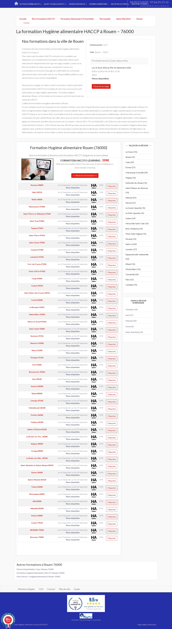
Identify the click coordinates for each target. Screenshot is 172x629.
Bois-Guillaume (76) (134, 228)
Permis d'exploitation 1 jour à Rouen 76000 (35, 569)
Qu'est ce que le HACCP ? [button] (54, 4)
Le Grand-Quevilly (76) (135, 208)
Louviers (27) (131, 249)
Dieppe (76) (131, 177)
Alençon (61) (131, 197)
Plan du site (64, 589)
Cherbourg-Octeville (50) (137, 172)
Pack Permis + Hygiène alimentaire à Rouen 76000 (38, 576)
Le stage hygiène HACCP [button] (30, 4)
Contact (51, 589)
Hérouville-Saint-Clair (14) (137, 223)
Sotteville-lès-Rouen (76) (136, 183)
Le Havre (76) (131, 152)
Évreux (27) (130, 167)
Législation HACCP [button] (77, 4)
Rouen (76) (130, 157)
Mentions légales (26, 589)
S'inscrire (112, 186)
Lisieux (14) (130, 218)
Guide (77, 589)
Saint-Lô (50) (131, 244)
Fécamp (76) (131, 239)
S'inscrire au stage (101, 86)
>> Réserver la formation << (85, 175)
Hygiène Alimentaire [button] (98, 4)
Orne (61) (130, 326)
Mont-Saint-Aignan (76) (136, 234)
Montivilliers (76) (133, 269)
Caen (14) (130, 162)
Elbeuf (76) (130, 264)
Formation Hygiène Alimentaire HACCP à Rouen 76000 (40, 573)
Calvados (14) (131, 309)
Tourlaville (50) (132, 274)
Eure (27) (129, 315)
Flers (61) (130, 279)
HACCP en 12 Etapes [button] (119, 4)
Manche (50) (131, 321)
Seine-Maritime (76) (134, 332)
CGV (41, 589)
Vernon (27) (131, 203)
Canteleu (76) (131, 284)
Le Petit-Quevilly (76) (135, 213)
